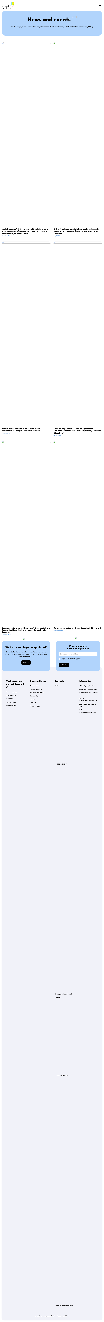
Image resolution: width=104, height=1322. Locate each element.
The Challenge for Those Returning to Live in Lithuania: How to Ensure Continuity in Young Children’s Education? (78, 430)
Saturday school (11, 705)
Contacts (33, 703)
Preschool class (11, 695)
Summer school (11, 702)
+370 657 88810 (62, 1076)
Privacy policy (35, 706)
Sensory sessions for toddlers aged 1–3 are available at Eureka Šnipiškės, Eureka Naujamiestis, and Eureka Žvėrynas (26, 630)
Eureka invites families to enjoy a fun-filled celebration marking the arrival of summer (21, 429)
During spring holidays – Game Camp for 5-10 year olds (78, 628)
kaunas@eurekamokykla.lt (64, 1306)
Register (26, 663)
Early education (11, 692)
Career (32, 699)
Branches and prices (37, 692)
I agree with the (72, 659)
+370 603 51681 (61, 764)
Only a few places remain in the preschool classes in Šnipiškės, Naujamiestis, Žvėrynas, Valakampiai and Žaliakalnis (76, 231)
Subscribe (63, 665)
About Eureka (35, 686)
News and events (36, 689)
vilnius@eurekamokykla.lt (63, 994)
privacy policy (76, 659)
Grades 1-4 (9, 699)
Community (34, 696)
